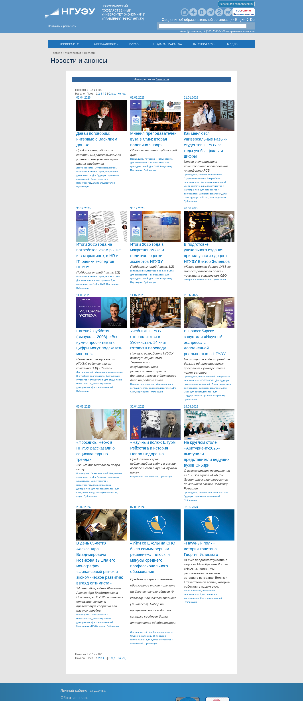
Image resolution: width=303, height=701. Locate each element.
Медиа (232, 44)
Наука (134, 44)
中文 (245, 20)
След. (112, 93)
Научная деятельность (142, 384)
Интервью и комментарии (90, 171)
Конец (122, 93)
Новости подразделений (213, 182)
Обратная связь (74, 697)
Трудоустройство (167, 44)
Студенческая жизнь (106, 167)
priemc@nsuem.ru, (190, 31)
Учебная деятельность (210, 174)
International (204, 44)
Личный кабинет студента (83, 690)
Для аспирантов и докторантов (146, 162)
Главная (57, 53)
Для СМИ (154, 166)
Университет (70, 44)
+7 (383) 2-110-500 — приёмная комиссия (228, 31)
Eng (238, 20)
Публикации (82, 186)
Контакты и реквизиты (62, 26)
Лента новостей (85, 167)
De (252, 20)
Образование (105, 44)
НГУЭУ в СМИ (112, 276)
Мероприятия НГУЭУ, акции (90, 626)
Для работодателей (201, 391)
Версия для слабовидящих (236, 4)
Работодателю (218, 197)
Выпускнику (166, 166)
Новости (89, 53)
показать (162, 79)
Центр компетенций (194, 186)
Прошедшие (136, 159)
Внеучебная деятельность (90, 376)
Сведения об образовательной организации (198, 20)
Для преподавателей (103, 183)
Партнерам (136, 170)
